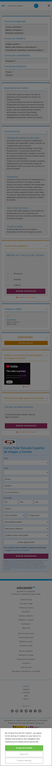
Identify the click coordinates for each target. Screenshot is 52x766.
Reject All (24, 754)
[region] (26, 747)
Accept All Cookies (24, 748)
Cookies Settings (24, 760)
